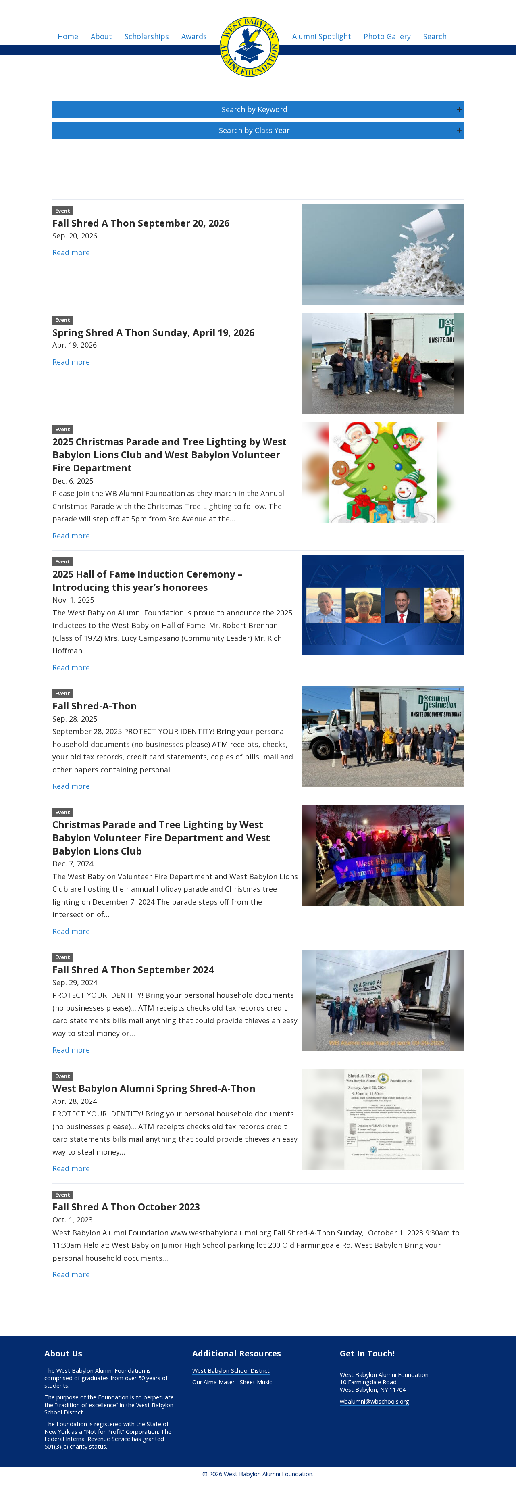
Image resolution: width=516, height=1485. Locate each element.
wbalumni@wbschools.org (374, 1401)
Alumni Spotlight (321, 36)
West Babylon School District (231, 1370)
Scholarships (147, 36)
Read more (71, 252)
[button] (258, 109)
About (101, 36)
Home (68, 36)
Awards (194, 36)
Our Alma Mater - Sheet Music (232, 1382)
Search (435, 36)
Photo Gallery (387, 36)
